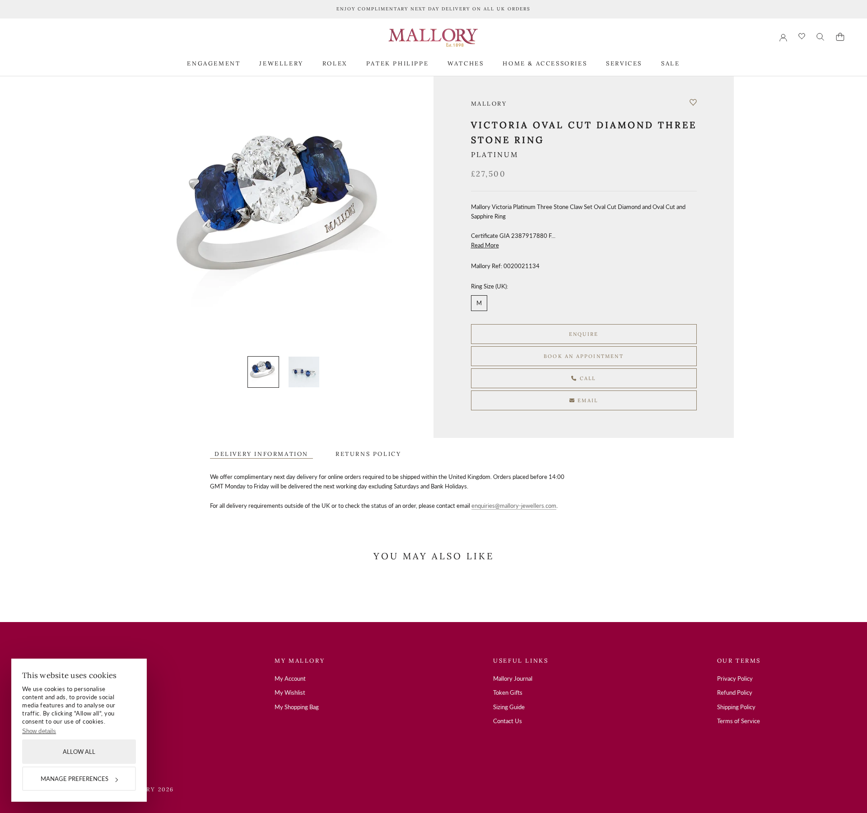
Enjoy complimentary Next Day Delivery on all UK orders (433, 9)
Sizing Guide (509, 707)
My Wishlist (290, 692)
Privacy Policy (735, 678)
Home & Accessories (545, 63)
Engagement (213, 63)
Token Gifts (507, 692)
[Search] (820, 37)
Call (587, 378)
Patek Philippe (397, 63)
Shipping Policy (736, 707)
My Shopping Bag (297, 707)
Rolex (334, 63)
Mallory (489, 103)
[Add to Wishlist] (693, 102)
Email (586, 400)
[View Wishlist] (801, 37)
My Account (290, 678)
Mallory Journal (512, 678)
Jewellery (281, 63)
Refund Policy (734, 692)
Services (624, 63)
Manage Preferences (74, 778)
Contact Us (507, 721)
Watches (465, 63)
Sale (670, 63)
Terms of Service (738, 721)
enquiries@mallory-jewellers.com (513, 505)
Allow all (79, 751)
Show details (39, 731)
